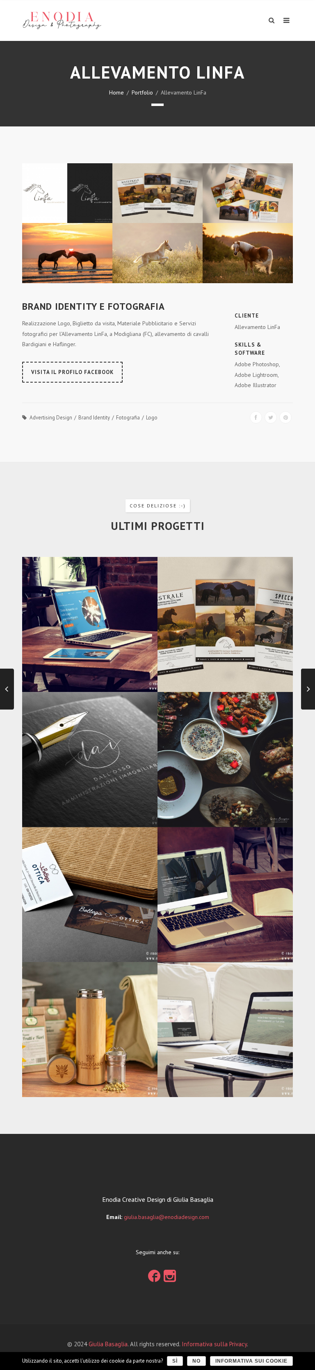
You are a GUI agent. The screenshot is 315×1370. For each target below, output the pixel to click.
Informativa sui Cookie (251, 1361)
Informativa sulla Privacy (214, 1344)
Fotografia (128, 417)
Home (116, 92)
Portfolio (142, 92)
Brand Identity (94, 417)
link (154, 1274)
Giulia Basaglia (108, 1344)
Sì (175, 1361)
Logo (152, 417)
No (196, 1361)
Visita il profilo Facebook (72, 372)
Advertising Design (51, 417)
